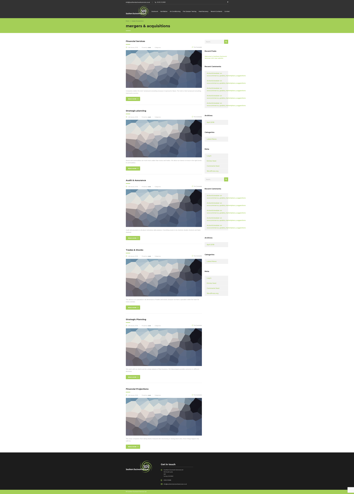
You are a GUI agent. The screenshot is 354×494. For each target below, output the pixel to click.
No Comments (198, 47)
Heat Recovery (203, 11)
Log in (209, 156)
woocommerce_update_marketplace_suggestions (226, 76)
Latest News (212, 139)
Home (127, 21)
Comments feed (213, 166)
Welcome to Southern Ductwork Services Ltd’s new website (216, 57)
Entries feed (211, 161)
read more (132, 99)
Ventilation (163, 11)
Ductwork (154, 11)
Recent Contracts (216, 11)
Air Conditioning (175, 11)
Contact (227, 11)
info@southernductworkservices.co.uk (138, 2)
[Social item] (227, 2)
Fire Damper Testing (189, 11)
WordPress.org (212, 171)
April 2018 (210, 122)
